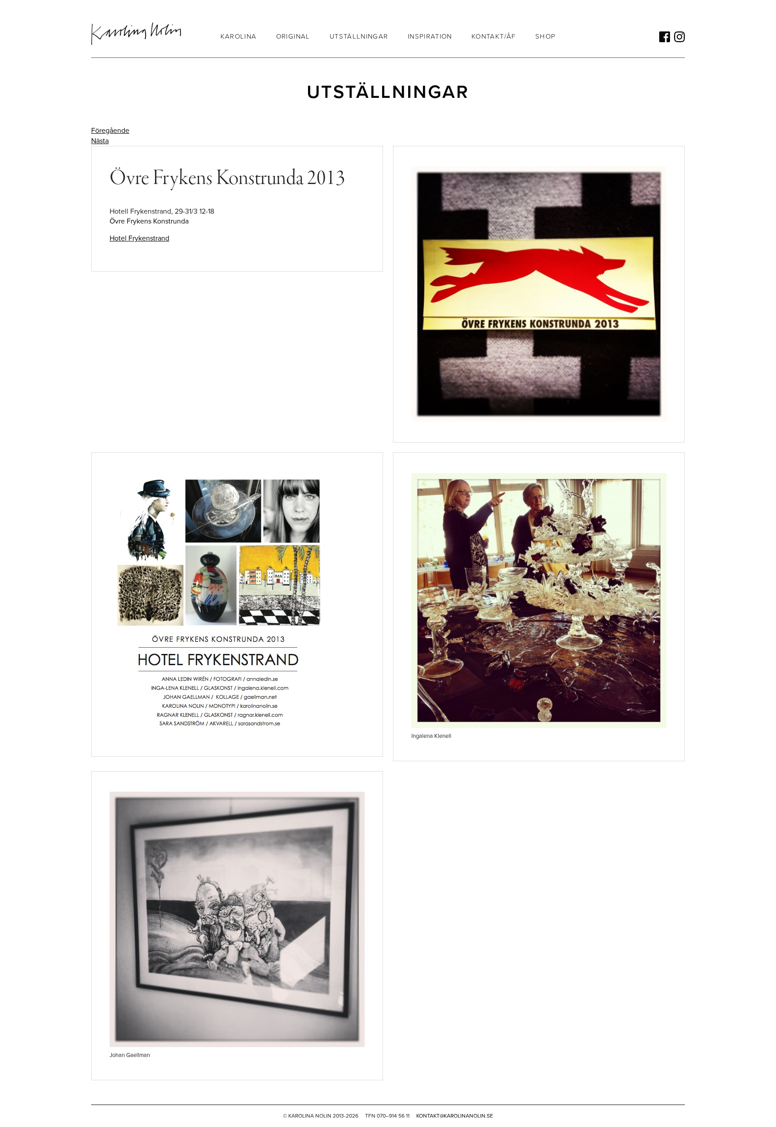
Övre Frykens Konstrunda (149, 221)
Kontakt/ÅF (494, 36)
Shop (545, 36)
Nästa (100, 140)
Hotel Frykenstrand (139, 238)
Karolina (238, 36)
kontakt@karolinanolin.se (454, 1116)
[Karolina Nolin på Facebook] (664, 36)
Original (293, 36)
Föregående (110, 130)
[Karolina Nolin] (136, 33)
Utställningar (359, 36)
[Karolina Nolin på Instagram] (679, 36)
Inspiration (430, 36)
